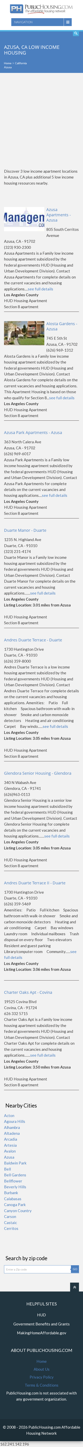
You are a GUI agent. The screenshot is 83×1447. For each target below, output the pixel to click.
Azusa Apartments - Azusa (58, 215)
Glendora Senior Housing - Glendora (37, 773)
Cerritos (11, 1228)
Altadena (12, 1133)
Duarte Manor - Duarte (25, 530)
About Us (42, 1369)
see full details (40, 289)
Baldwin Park (15, 1163)
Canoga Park (15, 1204)
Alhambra (12, 1127)
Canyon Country (18, 1210)
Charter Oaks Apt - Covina (28, 992)
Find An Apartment (76, 33)
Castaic (10, 1222)
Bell (7, 1169)
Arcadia (10, 1139)
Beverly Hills (15, 1186)
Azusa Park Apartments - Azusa (33, 432)
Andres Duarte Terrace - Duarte (33, 640)
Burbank (11, 1192)
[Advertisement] (41, 120)
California (21, 63)
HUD (41, 1314)
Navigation (23, 22)
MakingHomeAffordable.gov (41, 1332)
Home (7, 63)
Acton (9, 1115)
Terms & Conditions (41, 1385)
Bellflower (13, 1181)
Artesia (10, 1145)
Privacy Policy (42, 1377)
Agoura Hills (14, 1121)
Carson (10, 1216)
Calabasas (12, 1198)
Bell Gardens (15, 1175)
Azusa (9, 1157)
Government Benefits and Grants (41, 1324)
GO (75, 1269)
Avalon (10, 1151)
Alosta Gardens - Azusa (61, 326)
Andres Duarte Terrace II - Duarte (34, 883)
